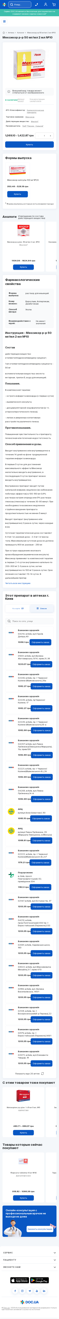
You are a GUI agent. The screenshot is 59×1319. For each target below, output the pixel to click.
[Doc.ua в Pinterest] (44, 1291)
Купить (29, 144)
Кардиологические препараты (35, 111)
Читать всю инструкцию (18, 583)
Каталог (19, 33)
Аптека (9, 33)
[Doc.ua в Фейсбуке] (15, 1291)
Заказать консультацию (40, 1229)
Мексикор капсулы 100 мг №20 (17, 180)
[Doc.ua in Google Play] (39, 1280)
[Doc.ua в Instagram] (22, 1291)
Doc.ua (6, 1308)
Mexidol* (35, 121)
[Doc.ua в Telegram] (29, 1291)
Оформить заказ (40, 642)
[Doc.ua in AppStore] (19, 1280)
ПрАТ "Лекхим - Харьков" (32, 126)
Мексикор (29, 117)
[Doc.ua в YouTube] (37, 1291)
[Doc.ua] (4, 4)
